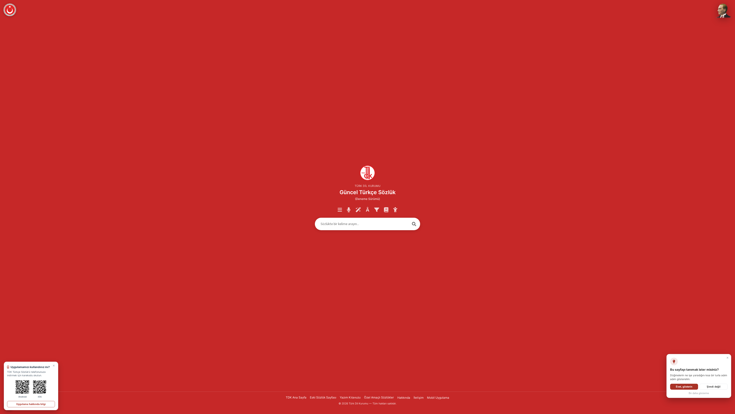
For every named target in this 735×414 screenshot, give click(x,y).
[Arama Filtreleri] (376, 210)
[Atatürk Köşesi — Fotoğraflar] (723, 11)
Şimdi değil (713, 386)
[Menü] (340, 210)
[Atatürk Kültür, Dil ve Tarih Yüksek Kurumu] (9, 9)
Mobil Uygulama (438, 397)
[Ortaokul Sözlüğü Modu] (395, 210)
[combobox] (361, 224)
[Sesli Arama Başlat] (349, 210)
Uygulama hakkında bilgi (31, 404)
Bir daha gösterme (699, 393)
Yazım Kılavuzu (350, 397)
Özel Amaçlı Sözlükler (379, 397)
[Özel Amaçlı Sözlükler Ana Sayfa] (386, 210)
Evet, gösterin (684, 386)
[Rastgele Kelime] (358, 210)
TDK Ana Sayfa (296, 397)
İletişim (419, 397)
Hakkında (403, 397)
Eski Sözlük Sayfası (323, 397)
